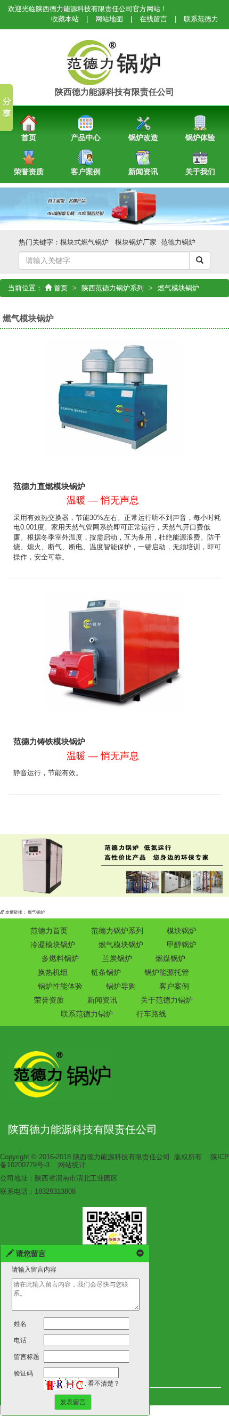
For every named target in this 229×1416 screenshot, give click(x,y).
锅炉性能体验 (60, 986)
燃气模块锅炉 (121, 944)
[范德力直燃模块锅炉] (114, 397)
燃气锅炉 (36, 912)
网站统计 (72, 1165)
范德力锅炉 (178, 242)
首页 (28, 137)
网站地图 (109, 19)
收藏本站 (65, 19)
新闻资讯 (143, 171)
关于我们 (200, 171)
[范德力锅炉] (114, 62)
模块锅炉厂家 (136, 242)
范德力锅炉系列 (117, 930)
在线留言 (153, 19)
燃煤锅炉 (170, 958)
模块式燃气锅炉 (84, 242)
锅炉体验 (200, 137)
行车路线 (151, 1014)
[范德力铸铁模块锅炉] (114, 650)
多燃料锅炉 (60, 958)
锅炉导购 (121, 986)
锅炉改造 (143, 137)
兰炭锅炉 (117, 958)
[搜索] (199, 260)
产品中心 (86, 137)
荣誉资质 (29, 171)
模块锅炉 (182, 930)
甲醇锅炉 (182, 944)
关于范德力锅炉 (167, 1000)
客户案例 (86, 171)
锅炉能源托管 (166, 972)
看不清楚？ (103, 1383)
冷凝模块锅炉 (52, 944)
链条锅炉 (106, 972)
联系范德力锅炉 (87, 1014)
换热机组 (53, 972)
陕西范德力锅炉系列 (112, 288)
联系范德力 (201, 19)
